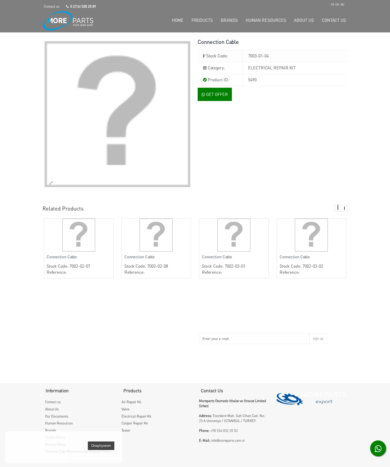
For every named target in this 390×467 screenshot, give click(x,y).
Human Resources (59, 423)
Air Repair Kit (131, 402)
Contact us (51, 6)
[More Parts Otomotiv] (78, 21)
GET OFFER (216, 94)
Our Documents (56, 416)
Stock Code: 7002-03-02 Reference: (301, 264)
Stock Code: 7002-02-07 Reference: (68, 264)
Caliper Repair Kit (135, 423)
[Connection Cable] (78, 234)
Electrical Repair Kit (136, 416)
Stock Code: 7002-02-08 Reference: (146, 264)
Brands (50, 430)
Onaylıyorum (101, 446)
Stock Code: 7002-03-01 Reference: (223, 264)
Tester (126, 430)
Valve (125, 409)
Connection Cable (62, 256)
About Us (52, 409)
